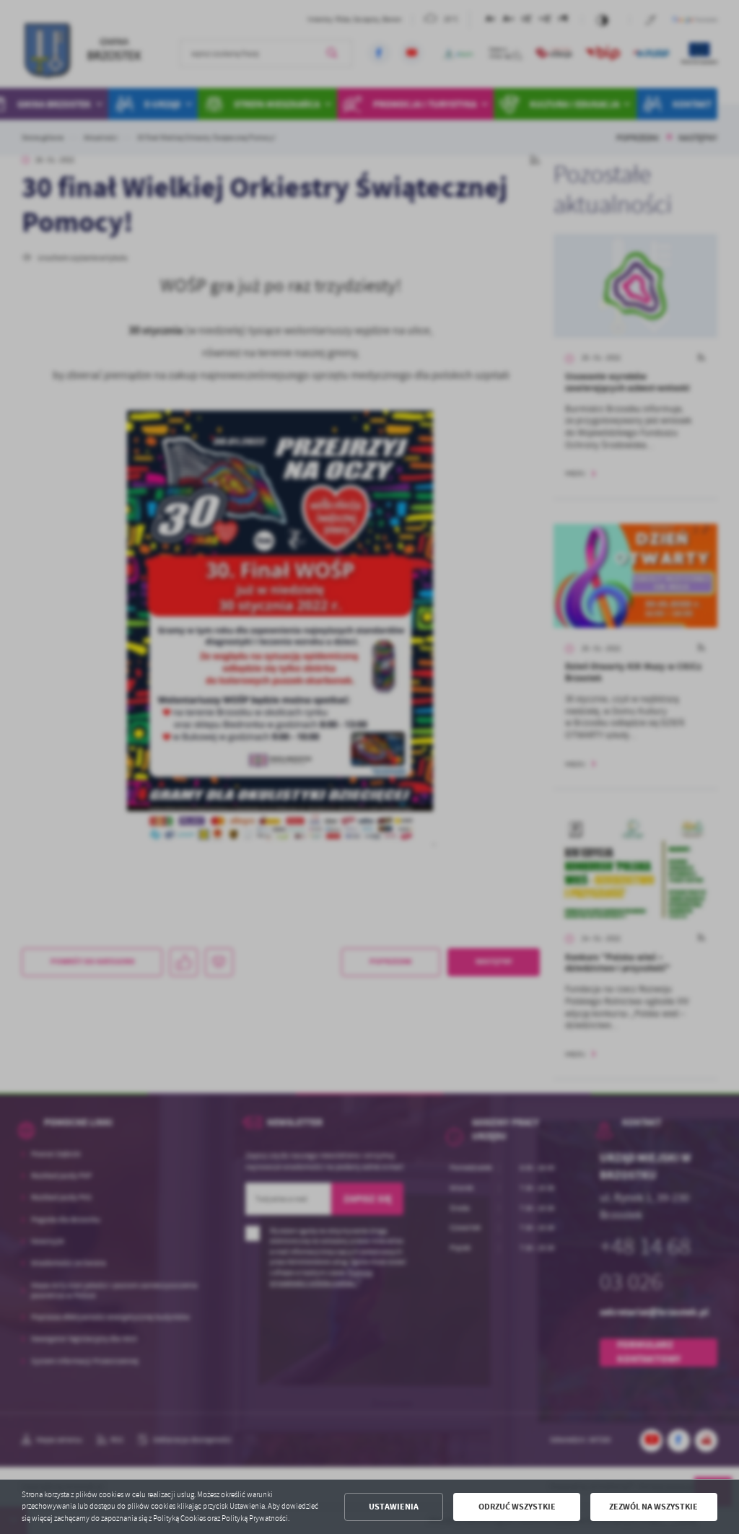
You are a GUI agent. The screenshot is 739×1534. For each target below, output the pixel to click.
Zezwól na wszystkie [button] (653, 1506)
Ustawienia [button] (394, 1506)
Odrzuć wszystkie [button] (517, 1506)
